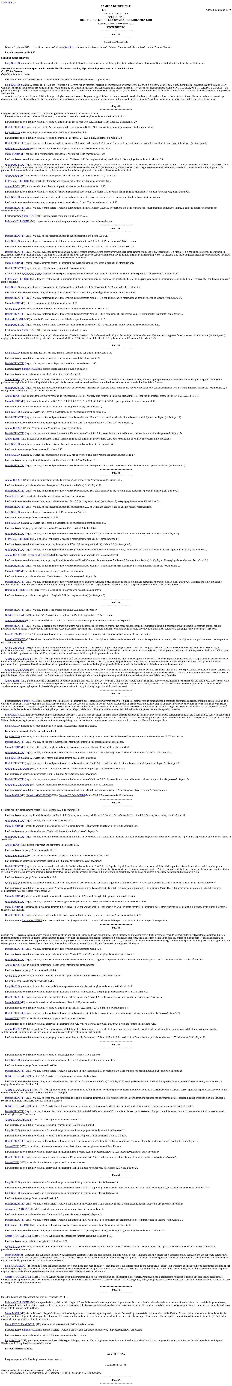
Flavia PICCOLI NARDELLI (20, 1324)
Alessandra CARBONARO (19, 1209)
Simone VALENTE (32, 216)
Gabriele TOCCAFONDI (18, 615)
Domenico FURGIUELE (17, 590)
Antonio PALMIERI (15, 620)
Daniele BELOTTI (14, 127)
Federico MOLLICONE (17, 148)
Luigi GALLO (66, 47)
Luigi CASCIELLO (15, 647)
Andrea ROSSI (12, 186)
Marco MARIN (13, 153)
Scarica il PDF (8, 2)
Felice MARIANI (14, 319)
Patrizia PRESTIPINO (16, 855)
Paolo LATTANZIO (15, 639)
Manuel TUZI (12, 496)
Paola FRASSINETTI (16, 634)
